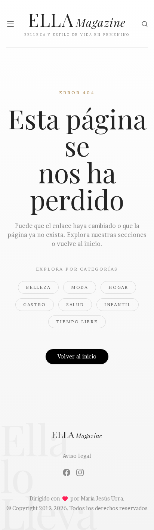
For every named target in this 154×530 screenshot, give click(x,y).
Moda (79, 287)
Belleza (38, 287)
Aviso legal (77, 456)
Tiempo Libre (77, 321)
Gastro (34, 304)
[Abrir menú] (10, 23)
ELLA (77, 435)
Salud (75, 304)
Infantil (117, 304)
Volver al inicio (77, 356)
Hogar (118, 287)
